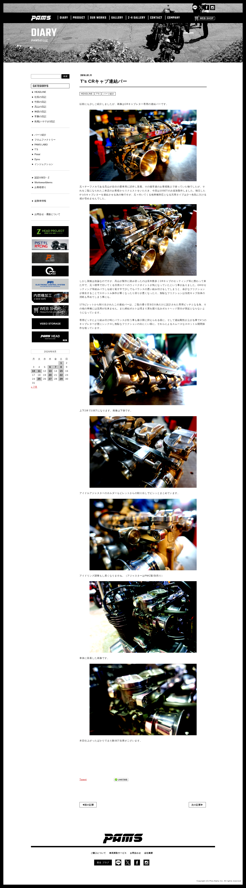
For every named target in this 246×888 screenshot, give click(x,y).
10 (33, 371)
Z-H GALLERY (136, 18)
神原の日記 (40, 111)
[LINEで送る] (121, 779)
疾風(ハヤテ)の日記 (44, 121)
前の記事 (89, 804)
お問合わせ (135, 853)
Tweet (83, 779)
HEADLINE (87, 94)
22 (61, 375)
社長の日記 (40, 97)
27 (50, 379)
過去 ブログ (103, 862)
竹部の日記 (40, 101)
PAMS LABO (41, 144)
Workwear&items (43, 182)
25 (39, 379)
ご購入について (98, 853)
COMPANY (173, 18)
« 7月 (34, 387)
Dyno (37, 159)
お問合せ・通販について (47, 214)
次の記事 (196, 804)
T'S (98, 94)
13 (50, 371)
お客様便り (40, 187)
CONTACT (156, 18)
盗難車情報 (40, 200)
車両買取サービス (118, 853)
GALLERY (117, 18)
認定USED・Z (41, 177)
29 (61, 379)
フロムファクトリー (45, 139)
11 (39, 371)
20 (50, 375)
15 (61, 371)
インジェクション (43, 164)
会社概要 (148, 853)
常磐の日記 (40, 116)
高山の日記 (40, 106)
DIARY (64, 18)
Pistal (37, 154)
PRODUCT (79, 18)
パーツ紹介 (108, 94)
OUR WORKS (98, 18)
